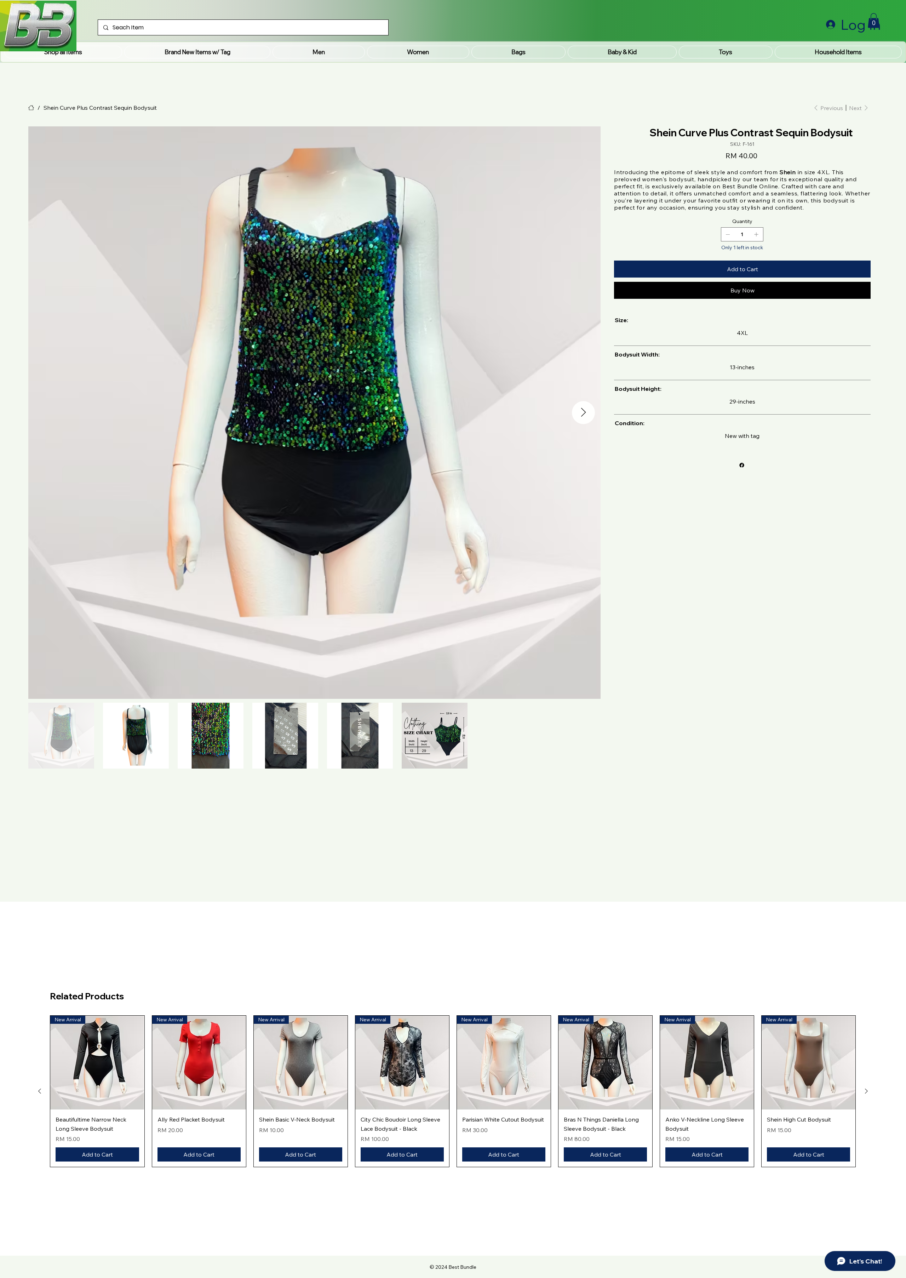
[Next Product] (866, 1091)
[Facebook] (742, 465)
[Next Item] (583, 412)
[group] (452, 1091)
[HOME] (31, 107)
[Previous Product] (39, 1091)
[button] (197, 52)
